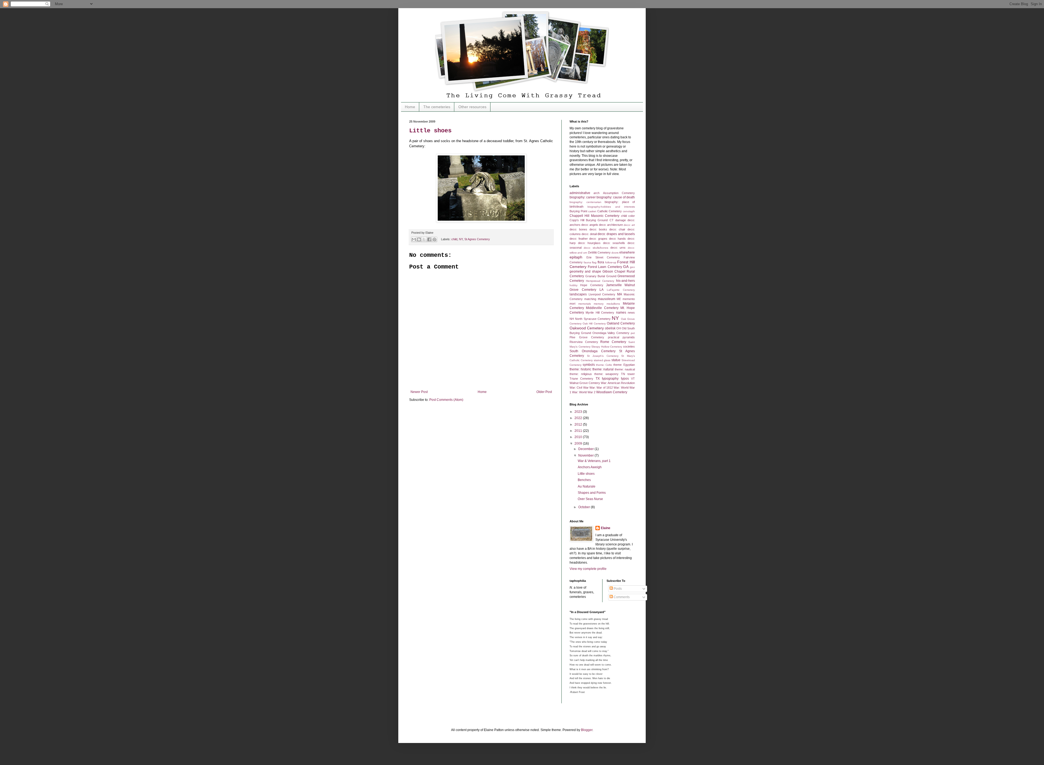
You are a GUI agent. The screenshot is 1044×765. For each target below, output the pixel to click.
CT (612, 220)
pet (633, 333)
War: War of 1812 (601, 387)
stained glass (602, 360)
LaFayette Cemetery (621, 289)
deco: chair (617, 229)
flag (594, 262)
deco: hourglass (589, 243)
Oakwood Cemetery (587, 328)
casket (592, 211)
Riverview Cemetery (584, 342)
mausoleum (606, 299)
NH (572, 318)
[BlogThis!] (419, 239)
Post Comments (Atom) (446, 400)
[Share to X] (424, 239)
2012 (578, 424)
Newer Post (419, 392)
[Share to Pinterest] (434, 239)
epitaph (576, 257)
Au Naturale (586, 486)
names (621, 312)
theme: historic (580, 369)
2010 (578, 437)
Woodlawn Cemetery (611, 392)
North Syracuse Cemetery (593, 318)
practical (613, 337)
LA (601, 290)
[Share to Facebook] (429, 239)
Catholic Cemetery (609, 211)
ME (619, 299)
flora (601, 262)
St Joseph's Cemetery (603, 355)
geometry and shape (585, 271)
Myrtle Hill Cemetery (600, 312)
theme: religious (581, 374)
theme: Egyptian (624, 364)
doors (615, 252)
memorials (584, 303)
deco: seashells (614, 243)
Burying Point (578, 211)
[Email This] (414, 239)
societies (629, 346)
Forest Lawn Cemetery (605, 267)
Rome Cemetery (613, 342)
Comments (621, 597)
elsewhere (627, 252)
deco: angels (589, 224)
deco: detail (589, 234)
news (631, 312)
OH (618, 328)
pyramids (629, 337)
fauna (587, 262)
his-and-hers (625, 281)
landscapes (578, 294)
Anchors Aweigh (590, 467)
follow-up (610, 262)
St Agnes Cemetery (477, 239)
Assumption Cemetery (619, 193)
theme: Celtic (604, 364)
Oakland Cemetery (621, 323)
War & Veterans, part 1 (594, 461)
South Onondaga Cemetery (593, 351)
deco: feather (579, 238)
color (631, 215)
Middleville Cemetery (602, 308)
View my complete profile (588, 569)
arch (596, 193)
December (586, 449)
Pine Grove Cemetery (587, 337)
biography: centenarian (585, 202)
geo (632, 267)
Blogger (586, 730)
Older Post (544, 392)
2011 (578, 431)
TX (598, 378)
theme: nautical (625, 369)
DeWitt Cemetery (599, 252)
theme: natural (603, 369)
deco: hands (617, 238)
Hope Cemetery (591, 285)
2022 (578, 418)
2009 (578, 443)
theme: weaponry (606, 374)
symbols (589, 365)
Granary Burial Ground (600, 276)
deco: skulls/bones (596, 247)
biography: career (583, 197)
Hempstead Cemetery (600, 280)
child (454, 239)
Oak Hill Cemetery (594, 323)
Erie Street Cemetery (603, 257)
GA (626, 266)
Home (410, 107)
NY (461, 239)
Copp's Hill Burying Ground (589, 220)
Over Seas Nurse (590, 499)
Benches (584, 480)
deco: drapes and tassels (616, 234)
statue (615, 360)
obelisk (610, 328)
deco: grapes (598, 238)
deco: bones (578, 229)
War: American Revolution (618, 383)
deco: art (629, 224)
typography (610, 378)
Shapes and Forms (592, 493)
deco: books (598, 229)
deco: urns (618, 247)
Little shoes (430, 130)
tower (631, 374)
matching (590, 299)
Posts (617, 589)
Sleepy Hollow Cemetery (606, 346)
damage (620, 220)
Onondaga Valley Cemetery (611, 333)
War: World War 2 (583, 392)
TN (623, 374)
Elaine (605, 528)
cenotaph (629, 211)
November (586, 455)
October (584, 507)
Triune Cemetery (581, 378)
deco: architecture (611, 224)
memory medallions (607, 303)
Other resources (472, 107)
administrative (580, 193)
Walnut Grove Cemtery (585, 383)
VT (633, 378)
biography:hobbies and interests (611, 206)
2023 (578, 412)
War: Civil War (579, 387)
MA (619, 294)
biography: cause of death (615, 197)
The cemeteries (436, 107)
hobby (573, 285)
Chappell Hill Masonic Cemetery (594, 216)
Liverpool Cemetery (602, 294)
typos (625, 378)
